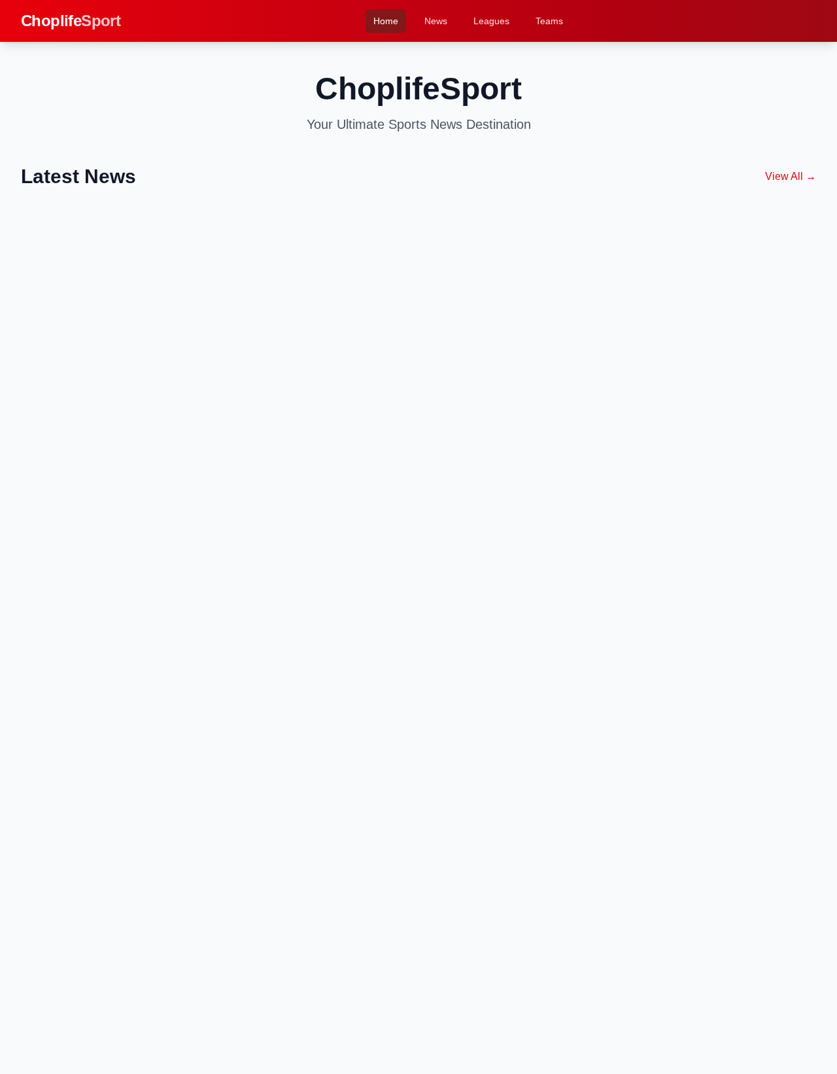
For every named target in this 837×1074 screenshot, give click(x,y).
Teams (549, 21)
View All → (790, 176)
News (435, 21)
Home (385, 21)
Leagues (491, 21)
